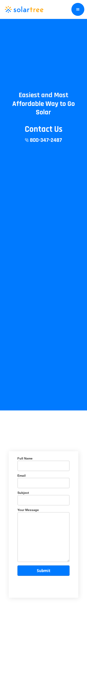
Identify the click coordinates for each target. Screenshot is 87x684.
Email (21, 475)
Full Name (25, 458)
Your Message (28, 510)
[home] (23, 9)
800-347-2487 (45, 140)
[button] (77, 9)
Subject (23, 492)
